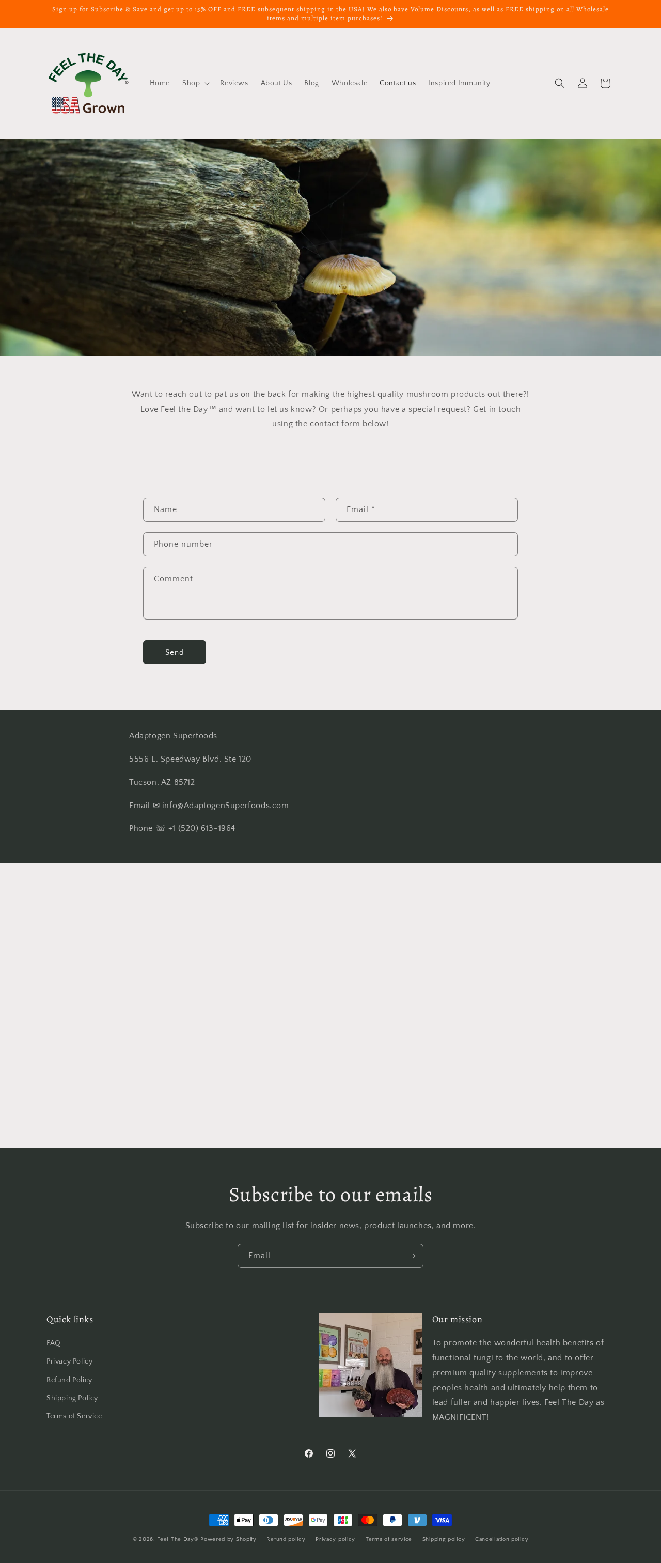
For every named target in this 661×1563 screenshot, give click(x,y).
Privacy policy (335, 1539)
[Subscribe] (411, 1256)
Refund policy (285, 1539)
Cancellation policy (501, 1539)
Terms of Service (74, 1416)
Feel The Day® (177, 1539)
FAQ (53, 1343)
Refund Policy (69, 1380)
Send (174, 652)
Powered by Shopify (228, 1539)
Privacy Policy (69, 1361)
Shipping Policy (72, 1398)
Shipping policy (443, 1539)
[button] (195, 83)
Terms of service (389, 1539)
